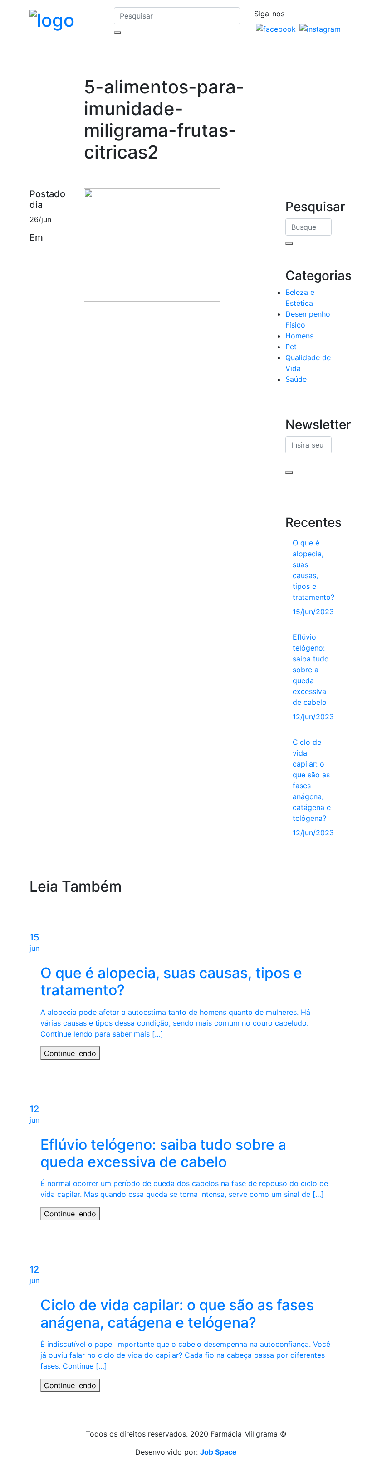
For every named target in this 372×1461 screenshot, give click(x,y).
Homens (299, 335)
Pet (291, 346)
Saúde (296, 379)
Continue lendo (70, 1053)
